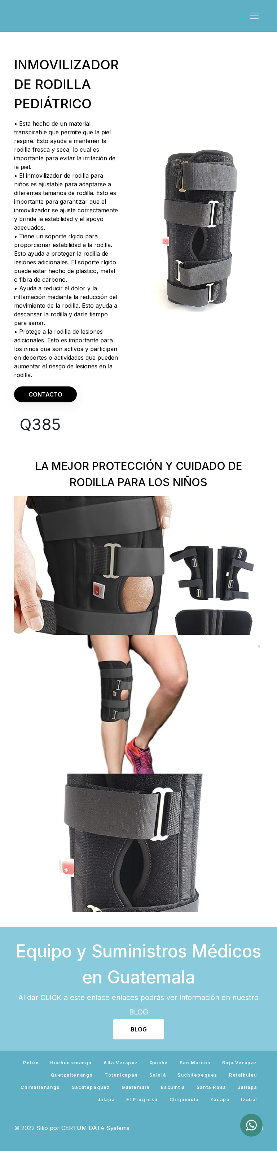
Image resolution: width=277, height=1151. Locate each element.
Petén (31, 1062)
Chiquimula (184, 1099)
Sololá (157, 1075)
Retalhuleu (243, 1075)
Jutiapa (247, 1087)
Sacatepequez (91, 1087)
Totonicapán (121, 1075)
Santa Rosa (211, 1087)
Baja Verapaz (239, 1062)
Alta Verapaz (121, 1062)
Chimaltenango (40, 1087)
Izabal (249, 1099)
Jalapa (106, 1099)
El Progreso (142, 1099)
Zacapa (220, 1099)
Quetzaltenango (72, 1075)
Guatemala (135, 1087)
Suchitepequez (197, 1075)
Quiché (158, 1062)
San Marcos (195, 1062)
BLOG (139, 1029)
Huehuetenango (71, 1062)
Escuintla (173, 1087)
